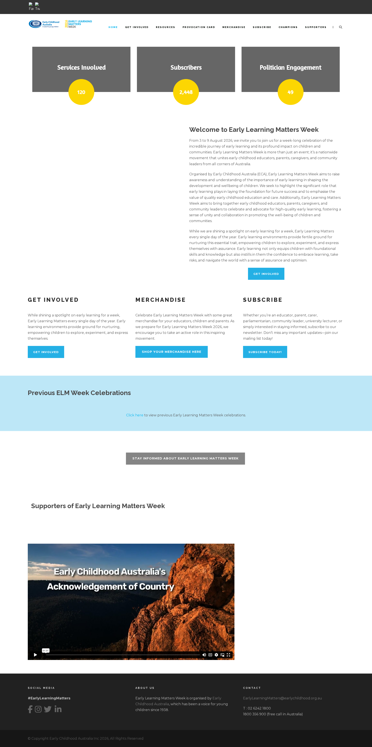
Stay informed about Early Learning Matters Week (185, 458)
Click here (134, 415)
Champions (288, 27)
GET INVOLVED (266, 273)
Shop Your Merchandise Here (171, 352)
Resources (165, 27)
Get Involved (137, 27)
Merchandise (233, 27)
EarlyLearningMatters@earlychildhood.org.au (282, 698)
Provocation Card (199, 27)
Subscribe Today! (265, 352)
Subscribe (262, 27)
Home (113, 27)
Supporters (316, 27)
